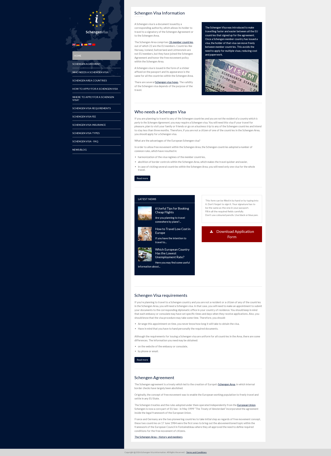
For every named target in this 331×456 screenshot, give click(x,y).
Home (77, 55)
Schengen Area (226, 384)
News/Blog (79, 149)
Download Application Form (235, 234)
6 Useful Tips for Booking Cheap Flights (172, 210)
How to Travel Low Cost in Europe (172, 231)
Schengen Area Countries (89, 80)
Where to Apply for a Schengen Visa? (93, 98)
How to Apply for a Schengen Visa (95, 88)
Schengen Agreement (86, 63)
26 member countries (181, 42)
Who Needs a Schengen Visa (90, 72)
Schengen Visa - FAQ (85, 141)
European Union (246, 405)
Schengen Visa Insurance (89, 124)
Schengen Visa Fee (84, 116)
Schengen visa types (166, 82)
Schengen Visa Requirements (91, 108)
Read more (142, 178)
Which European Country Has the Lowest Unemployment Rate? (172, 253)
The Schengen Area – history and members (158, 436)
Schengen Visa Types (86, 133)
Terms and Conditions (196, 452)
